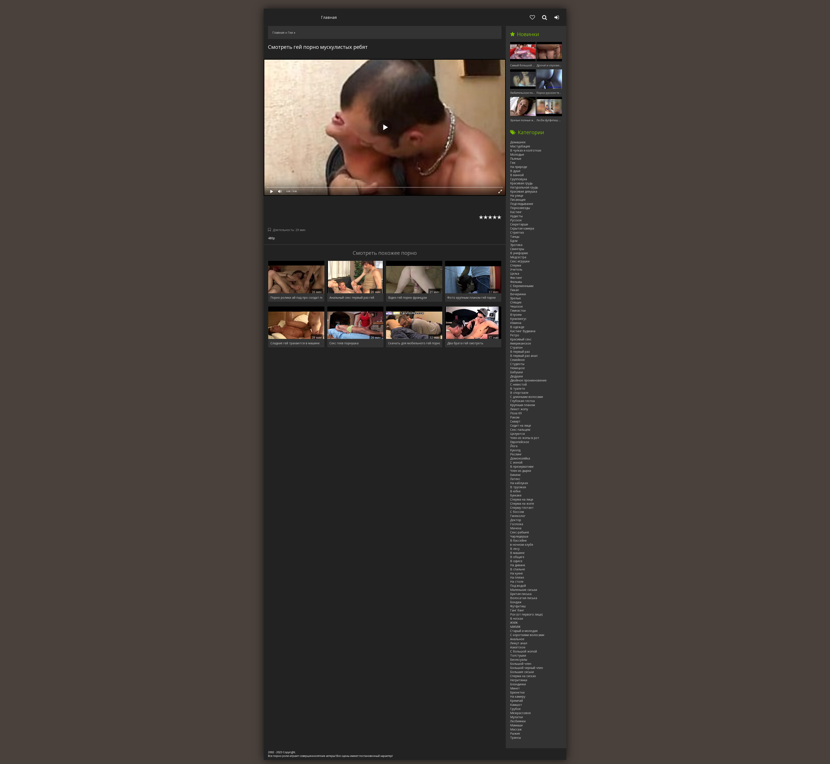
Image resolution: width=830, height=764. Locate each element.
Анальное (517, 639)
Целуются (517, 434)
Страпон (516, 347)
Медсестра (518, 257)
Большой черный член (526, 668)
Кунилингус (518, 319)
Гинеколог (517, 516)
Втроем (516, 315)
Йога (513, 446)
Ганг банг (517, 610)
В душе (515, 171)
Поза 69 (516, 413)
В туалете (517, 388)
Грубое (515, 709)
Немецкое (517, 368)
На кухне (516, 573)
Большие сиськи (522, 672)
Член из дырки (520, 471)
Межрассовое (520, 713)
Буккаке (516, 495)
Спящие (516, 302)
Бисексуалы (518, 659)
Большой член (520, 664)
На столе (517, 581)
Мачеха (515, 528)
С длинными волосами (526, 397)
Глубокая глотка (522, 401)
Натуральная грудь (524, 187)
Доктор (515, 520)
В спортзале (519, 393)
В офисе (516, 561)
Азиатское (517, 647)
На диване (517, 565)
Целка (514, 273)
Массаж (516, 729)
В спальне (517, 569)
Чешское (516, 306)
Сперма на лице (521, 499)
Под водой (518, 586)
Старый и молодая (524, 631)
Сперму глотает (522, 508)
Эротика (516, 245)
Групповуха (518, 179)
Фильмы (516, 282)
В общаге (517, 557)
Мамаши (516, 725)
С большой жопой (523, 651)
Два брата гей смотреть (465, 343)
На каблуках (519, 483)
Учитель (516, 269)
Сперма (515, 265)
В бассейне (518, 540)
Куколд (515, 450)
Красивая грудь (521, 183)
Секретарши (519, 224)
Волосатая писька (523, 598)
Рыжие (515, 733)
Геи (512, 163)
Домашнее (518, 142)
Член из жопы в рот (524, 438)
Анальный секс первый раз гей (351, 297)
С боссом (517, 512)
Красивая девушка (523, 191)
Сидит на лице (520, 425)
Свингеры (517, 249)
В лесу (515, 549)
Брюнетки (517, 692)
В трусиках (518, 487)
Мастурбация (520, 146)
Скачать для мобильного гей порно (414, 343)
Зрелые (515, 298)
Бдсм (513, 241)
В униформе (519, 253)
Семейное (517, 360)
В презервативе (522, 466)
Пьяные (515, 158)
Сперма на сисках (523, 676)
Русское (516, 220)
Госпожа (516, 524)
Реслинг (516, 454)
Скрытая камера (522, 228)
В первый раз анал (524, 356)
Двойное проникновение (528, 380)
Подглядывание (521, 204)
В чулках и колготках (525, 150)
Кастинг (516, 212)
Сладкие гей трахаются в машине (295, 343)
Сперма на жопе (522, 503)
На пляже (517, 577)
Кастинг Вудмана (522, 331)
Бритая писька (521, 594)
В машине (517, 553)
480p (271, 238)
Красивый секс (521, 339)
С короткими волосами (527, 635)
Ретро (514, 335)
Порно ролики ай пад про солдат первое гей (296, 297)
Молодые (517, 154)
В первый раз (520, 351)
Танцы (514, 236)
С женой (516, 462)
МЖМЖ (515, 627)
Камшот (516, 705)
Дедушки (516, 376)
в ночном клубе (521, 544)
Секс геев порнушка (344, 343)
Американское (520, 343)
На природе (518, 167)
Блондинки (518, 684)
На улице (516, 195)
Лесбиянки (518, 721)
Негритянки (518, 680)
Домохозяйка (520, 458)
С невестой (518, 384)
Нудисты (516, 216)
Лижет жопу (519, 409)
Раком (514, 417)
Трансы (515, 737)
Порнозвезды (520, 208)
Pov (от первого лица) (526, 614)
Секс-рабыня (519, 532)
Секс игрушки (520, 261)
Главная (329, 17)
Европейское (519, 442)
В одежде (517, 327)
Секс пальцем (520, 429)
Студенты (517, 364)
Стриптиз (517, 232)
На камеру (517, 696)
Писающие (518, 200)
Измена (515, 323)
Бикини (515, 475)
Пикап (514, 290)
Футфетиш (518, 606)
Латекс (515, 479)
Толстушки (518, 655)
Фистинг (516, 278)
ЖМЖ (514, 622)
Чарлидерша (519, 536)
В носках (516, 618)
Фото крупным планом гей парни (471, 297)
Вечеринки (518, 294)
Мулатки (516, 717)
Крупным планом (522, 405)
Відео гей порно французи (407, 297)
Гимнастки (518, 310)
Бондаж (516, 602)
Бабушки (516, 372)
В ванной (517, 175)
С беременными (521, 286)
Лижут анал (518, 643)
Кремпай (516, 701)
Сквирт (515, 421)
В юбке (515, 491)
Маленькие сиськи (523, 590)
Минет (515, 688)
